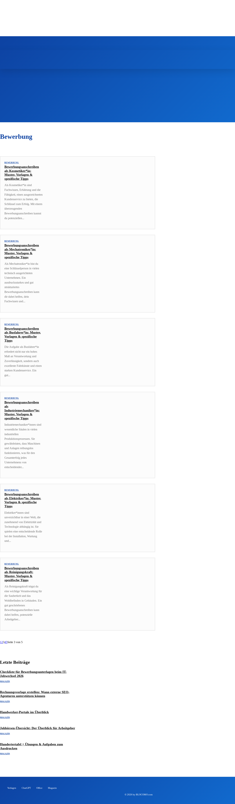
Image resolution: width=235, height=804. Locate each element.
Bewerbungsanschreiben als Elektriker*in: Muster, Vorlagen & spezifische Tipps (22, 500)
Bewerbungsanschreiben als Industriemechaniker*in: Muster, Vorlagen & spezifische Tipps (22, 410)
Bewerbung (11, 162)
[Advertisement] (117, 96)
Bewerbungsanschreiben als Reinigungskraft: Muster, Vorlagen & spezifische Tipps (21, 574)
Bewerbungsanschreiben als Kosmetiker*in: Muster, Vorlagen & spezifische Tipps (21, 173)
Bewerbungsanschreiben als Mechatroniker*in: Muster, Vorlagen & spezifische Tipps (21, 251)
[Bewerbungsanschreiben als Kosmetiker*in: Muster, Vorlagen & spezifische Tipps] (101, 188)
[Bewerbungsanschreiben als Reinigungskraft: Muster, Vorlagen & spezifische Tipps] (101, 589)
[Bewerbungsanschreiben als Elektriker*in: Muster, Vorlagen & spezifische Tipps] (101, 515)
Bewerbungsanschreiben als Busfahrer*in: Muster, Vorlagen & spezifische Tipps (22, 334)
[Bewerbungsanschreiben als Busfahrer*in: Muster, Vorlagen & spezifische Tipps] (101, 349)
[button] (119, 54)
